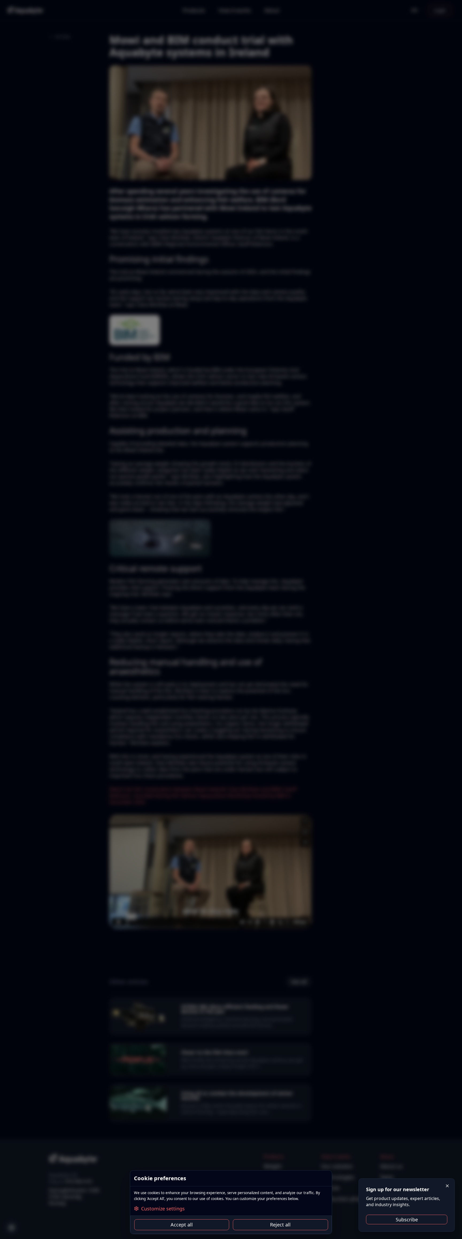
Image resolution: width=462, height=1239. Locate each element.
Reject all (280, 1224)
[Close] (447, 1186)
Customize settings (163, 1208)
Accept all (182, 1224)
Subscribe (407, 1219)
